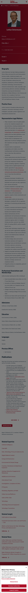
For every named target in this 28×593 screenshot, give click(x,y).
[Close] (26, 567)
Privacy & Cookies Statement (8, 578)
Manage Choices (14, 581)
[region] (14, 579)
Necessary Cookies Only (14, 586)
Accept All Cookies (14, 590)
